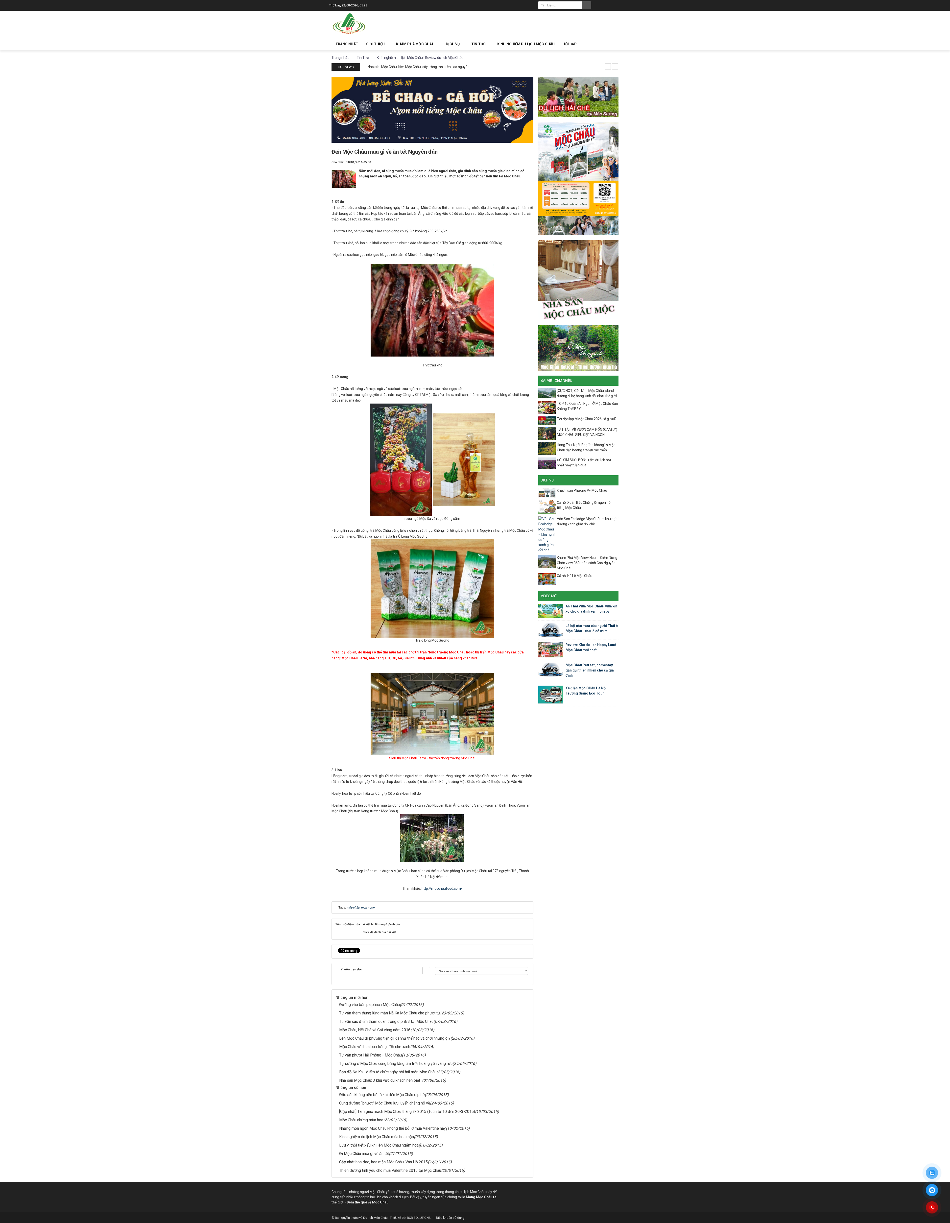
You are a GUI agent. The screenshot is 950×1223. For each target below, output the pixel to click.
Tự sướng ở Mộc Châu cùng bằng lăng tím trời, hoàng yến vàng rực (395, 1063)
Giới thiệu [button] (375, 44)
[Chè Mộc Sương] (578, 96)
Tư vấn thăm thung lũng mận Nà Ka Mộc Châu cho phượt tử (389, 1013)
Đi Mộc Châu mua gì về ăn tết (364, 1153)
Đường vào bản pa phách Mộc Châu (369, 1004)
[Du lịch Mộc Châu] (349, 24)
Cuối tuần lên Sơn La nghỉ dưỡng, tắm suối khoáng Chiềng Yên (415, 67)
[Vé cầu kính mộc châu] (578, 178)
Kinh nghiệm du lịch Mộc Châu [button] (526, 44)
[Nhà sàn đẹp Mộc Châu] (578, 280)
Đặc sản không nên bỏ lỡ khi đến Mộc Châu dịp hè (382, 1094)
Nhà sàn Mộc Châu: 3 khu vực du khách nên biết (380, 1080)
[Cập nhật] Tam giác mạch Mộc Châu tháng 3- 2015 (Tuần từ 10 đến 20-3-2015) (407, 1111)
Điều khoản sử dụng (450, 1218)
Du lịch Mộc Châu (375, 1218)
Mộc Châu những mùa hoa (361, 1120)
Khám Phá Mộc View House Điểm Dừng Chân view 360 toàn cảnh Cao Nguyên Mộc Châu (587, 563)
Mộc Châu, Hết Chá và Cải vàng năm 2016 (374, 1030)
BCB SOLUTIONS (419, 1218)
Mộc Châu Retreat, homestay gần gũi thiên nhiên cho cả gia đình (590, 670)
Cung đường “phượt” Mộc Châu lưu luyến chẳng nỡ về (384, 1103)
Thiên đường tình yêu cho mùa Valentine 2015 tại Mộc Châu (390, 1170)
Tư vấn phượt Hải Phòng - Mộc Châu (370, 1055)
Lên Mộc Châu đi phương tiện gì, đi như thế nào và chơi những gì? (395, 1038)
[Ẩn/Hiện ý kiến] (426, 970)
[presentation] (608, 66)
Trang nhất (346, 44)
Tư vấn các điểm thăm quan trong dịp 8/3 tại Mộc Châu (386, 1021)
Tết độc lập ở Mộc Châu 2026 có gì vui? (587, 419)
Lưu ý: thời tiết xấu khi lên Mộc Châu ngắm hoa (379, 1145)
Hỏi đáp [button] (569, 44)
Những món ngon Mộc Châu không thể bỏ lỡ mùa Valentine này (392, 1128)
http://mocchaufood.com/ (442, 888)
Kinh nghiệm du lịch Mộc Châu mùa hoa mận (376, 1136)
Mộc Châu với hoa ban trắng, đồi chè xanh (374, 1046)
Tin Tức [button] (479, 44)
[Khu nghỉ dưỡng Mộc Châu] (578, 348)
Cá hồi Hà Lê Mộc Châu (574, 576)
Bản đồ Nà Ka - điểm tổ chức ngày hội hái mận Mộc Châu (387, 1072)
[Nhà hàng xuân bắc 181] (432, 109)
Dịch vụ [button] (453, 44)
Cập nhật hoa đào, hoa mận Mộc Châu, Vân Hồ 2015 (383, 1162)
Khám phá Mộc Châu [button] (415, 44)
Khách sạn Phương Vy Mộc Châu (582, 490)
